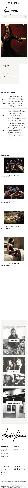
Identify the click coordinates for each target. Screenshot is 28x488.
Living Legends (14, 371)
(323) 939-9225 (4, 456)
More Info (14, 180)
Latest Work (14, 340)
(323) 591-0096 (4, 453)
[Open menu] (23, 10)
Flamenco (6, 76)
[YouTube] (19, 469)
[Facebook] (12, 3)
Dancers (8, 74)
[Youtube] (15, 3)
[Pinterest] (22, 469)
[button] (24, 25)
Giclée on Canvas (13, 76)
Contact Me (11, 134)
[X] (24, 469)
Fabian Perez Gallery (14, 403)
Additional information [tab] (8, 92)
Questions (16, 451)
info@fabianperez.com (19, 449)
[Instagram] (9, 3)
